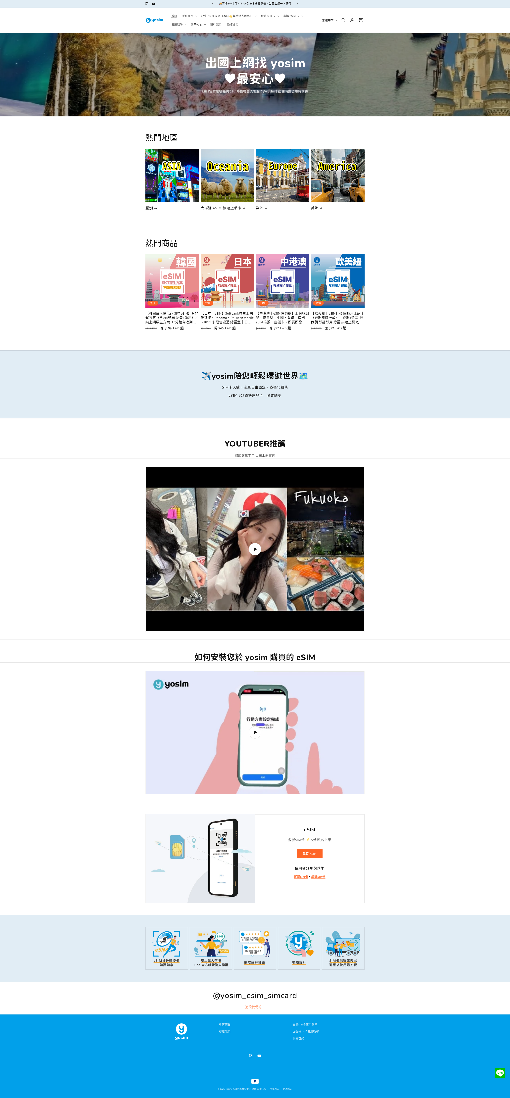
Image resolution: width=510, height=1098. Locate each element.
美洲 (314, 208)
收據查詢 (298, 1038)
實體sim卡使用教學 (305, 1024)
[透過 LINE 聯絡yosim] (500, 1074)
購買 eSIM (310, 854)
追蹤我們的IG (255, 1007)
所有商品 (224, 1024)
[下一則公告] (297, 4)
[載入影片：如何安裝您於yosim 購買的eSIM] (255, 732)
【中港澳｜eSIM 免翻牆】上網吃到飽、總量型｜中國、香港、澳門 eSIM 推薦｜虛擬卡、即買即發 (282, 317)
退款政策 (287, 1088)
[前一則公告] (212, 4)
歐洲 (259, 208)
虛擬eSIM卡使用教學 (306, 1031)
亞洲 (149, 208)
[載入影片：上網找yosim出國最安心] (255, 549)
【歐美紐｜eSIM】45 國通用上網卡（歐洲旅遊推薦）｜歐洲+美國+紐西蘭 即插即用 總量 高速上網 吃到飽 (337, 317)
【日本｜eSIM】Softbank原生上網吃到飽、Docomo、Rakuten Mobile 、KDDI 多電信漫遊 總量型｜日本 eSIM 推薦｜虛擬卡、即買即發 (227, 317)
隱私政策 (274, 1088)
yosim (229, 1088)
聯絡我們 (224, 1031)
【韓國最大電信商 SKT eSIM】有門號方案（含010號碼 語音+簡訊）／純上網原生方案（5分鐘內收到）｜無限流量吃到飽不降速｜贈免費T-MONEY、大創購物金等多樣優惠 (172, 317)
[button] (189, 16)
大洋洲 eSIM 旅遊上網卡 (221, 208)
